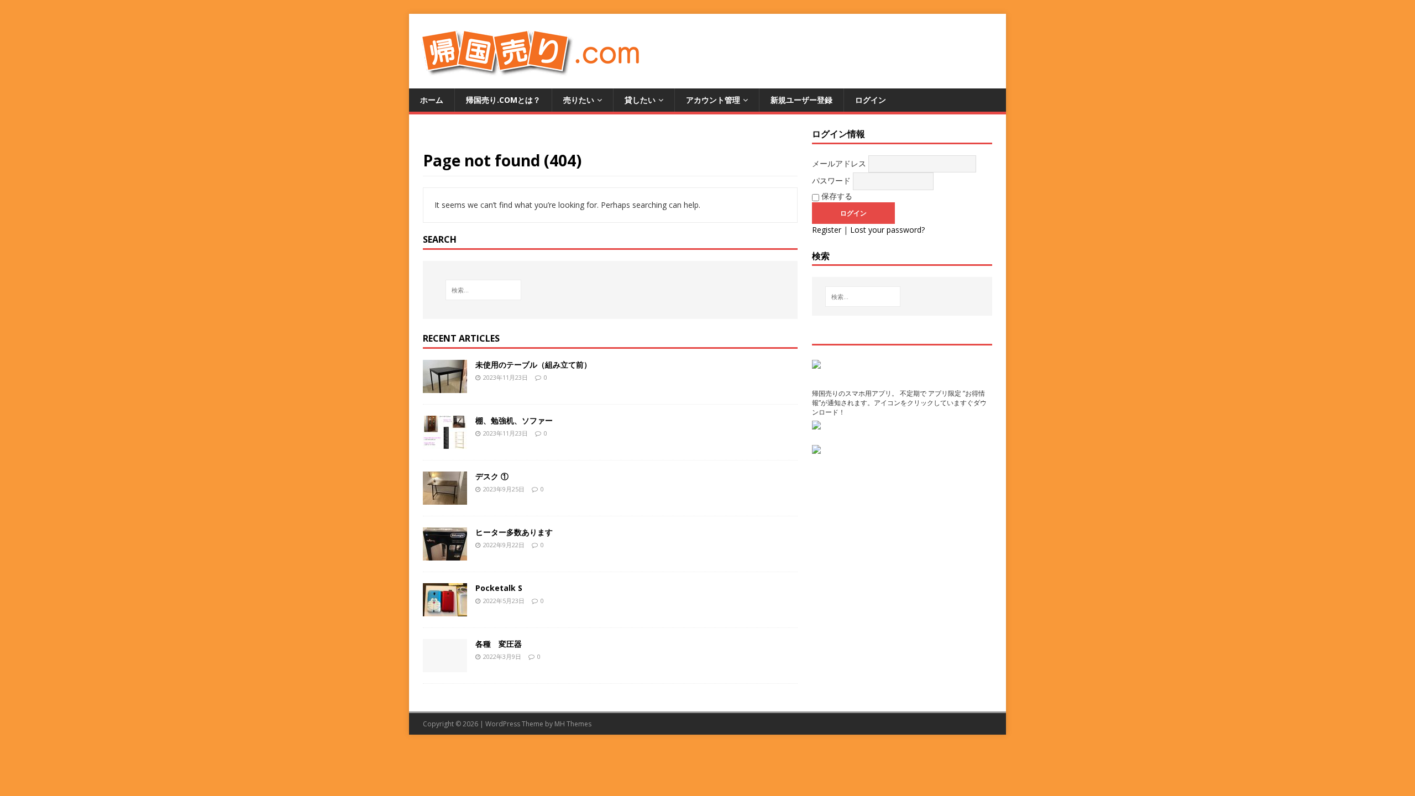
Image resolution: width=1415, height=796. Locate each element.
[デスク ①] (445, 498)
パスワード (831, 180)
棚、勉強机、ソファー (514, 420)
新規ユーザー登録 (801, 100)
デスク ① (492, 476)
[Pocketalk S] (445, 609)
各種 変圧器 (498, 643)
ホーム (431, 100)
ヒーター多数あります (514, 532)
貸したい (640, 100)
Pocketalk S (498, 588)
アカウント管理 (713, 100)
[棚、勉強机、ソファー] (445, 442)
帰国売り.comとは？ (503, 100)
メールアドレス (839, 163)
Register (826, 229)
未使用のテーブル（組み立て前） (533, 364)
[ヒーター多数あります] (445, 553)
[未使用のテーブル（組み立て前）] (445, 386)
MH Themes (572, 724)
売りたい (578, 100)
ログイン (870, 100)
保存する (835, 196)
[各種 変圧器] (445, 665)
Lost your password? (887, 229)
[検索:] (484, 290)
